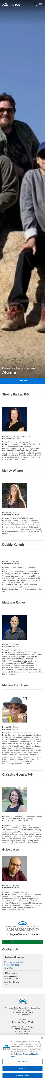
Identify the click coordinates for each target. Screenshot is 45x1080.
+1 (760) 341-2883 (22, 1033)
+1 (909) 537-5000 (23, 1015)
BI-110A (9, 968)
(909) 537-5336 (13, 965)
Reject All (22, 1069)
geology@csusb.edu (15, 962)
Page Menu (23, 381)
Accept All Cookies (22, 1075)
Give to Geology (10, 942)
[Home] (11, 5)
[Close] (42, 1038)
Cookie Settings (22, 1062)
